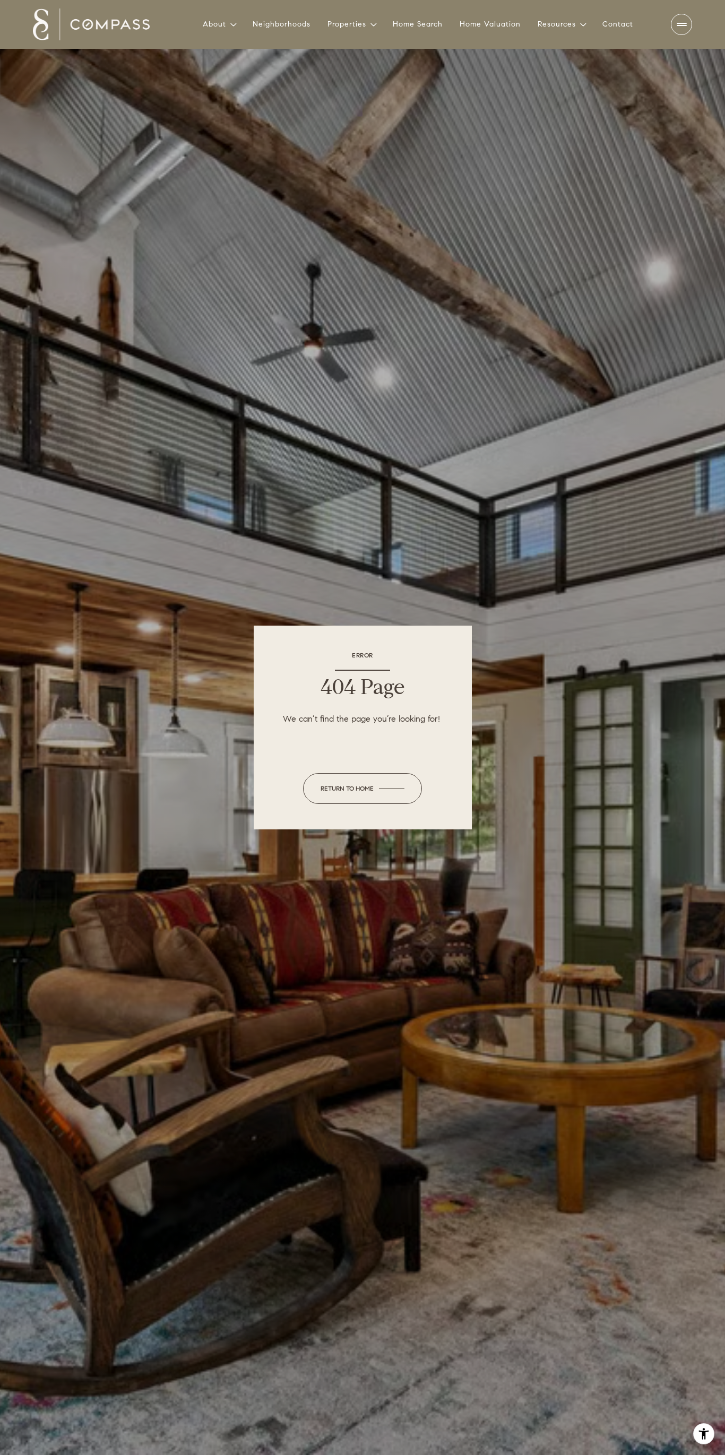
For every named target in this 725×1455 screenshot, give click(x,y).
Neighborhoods (281, 24)
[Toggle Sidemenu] (681, 24)
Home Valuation (490, 24)
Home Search (418, 24)
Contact (617, 24)
